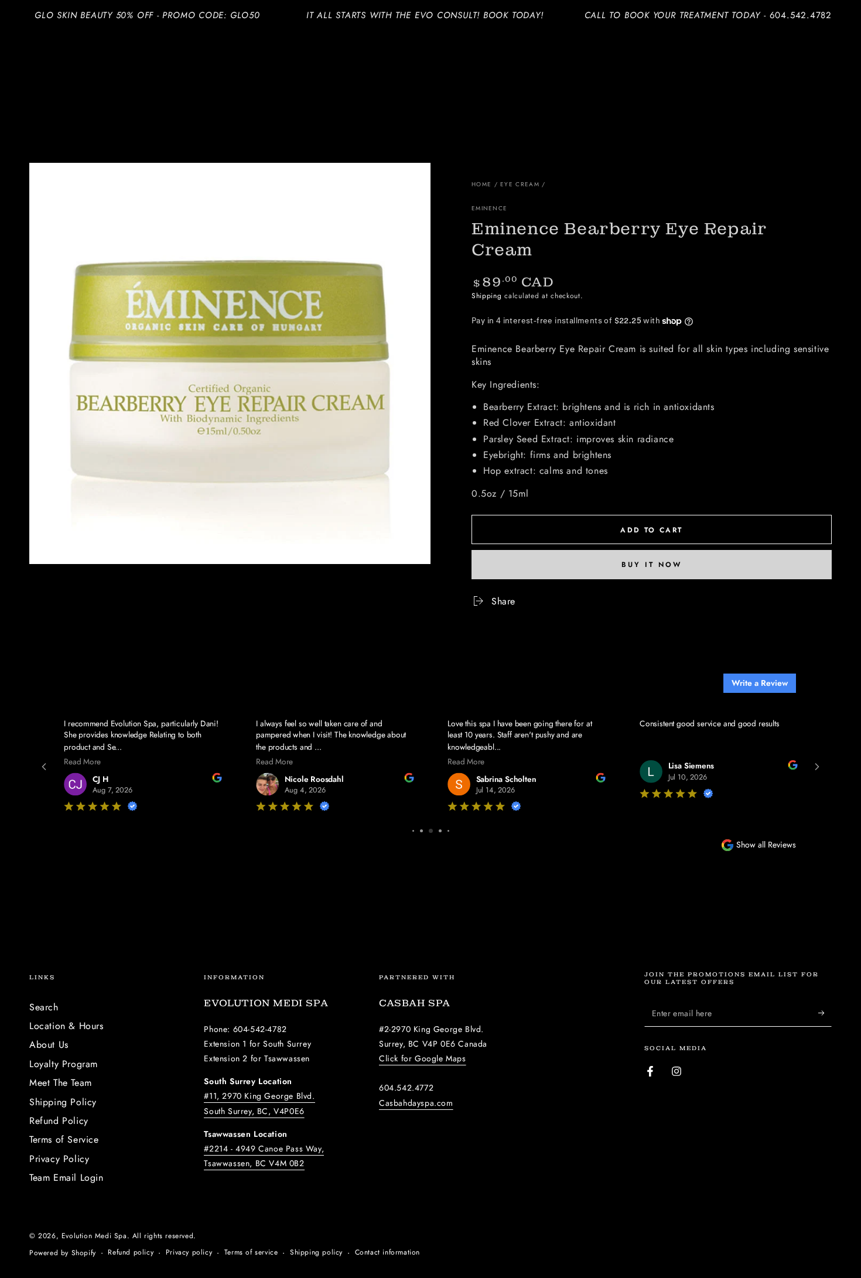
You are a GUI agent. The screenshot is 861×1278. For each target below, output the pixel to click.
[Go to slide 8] (448, 831)
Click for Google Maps (422, 1058)
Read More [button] (22, 761)
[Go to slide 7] (440, 831)
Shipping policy (316, 1253)
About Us (49, 1044)
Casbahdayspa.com (416, 1103)
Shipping (487, 296)
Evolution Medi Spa (94, 1236)
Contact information (387, 1253)
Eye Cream (519, 184)
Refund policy (130, 1253)
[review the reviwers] (156, 779)
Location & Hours (66, 1026)
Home (481, 184)
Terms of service (251, 1253)
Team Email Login (66, 1177)
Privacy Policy (59, 1159)
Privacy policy (189, 1253)
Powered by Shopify (62, 1253)
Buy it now (651, 564)
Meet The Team (60, 1082)
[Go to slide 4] (413, 831)
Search (44, 1007)
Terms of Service (64, 1139)
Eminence (489, 208)
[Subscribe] (825, 1013)
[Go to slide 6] (431, 831)
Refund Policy (58, 1120)
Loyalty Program (63, 1064)
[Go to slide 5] (422, 831)
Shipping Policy (63, 1102)
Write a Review (760, 683)
